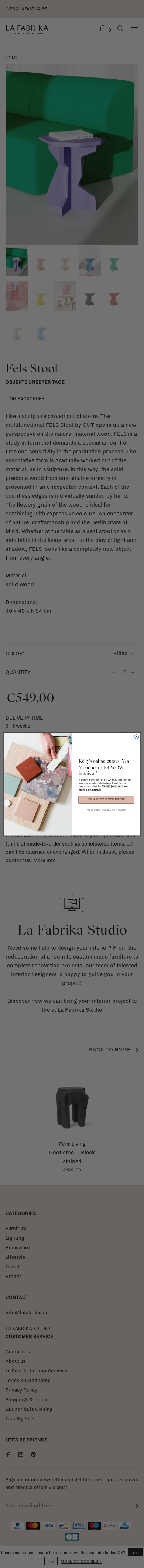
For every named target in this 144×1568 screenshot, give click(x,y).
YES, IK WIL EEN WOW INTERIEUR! (106, 799)
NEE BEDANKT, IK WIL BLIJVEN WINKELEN (106, 810)
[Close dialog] (136, 736)
